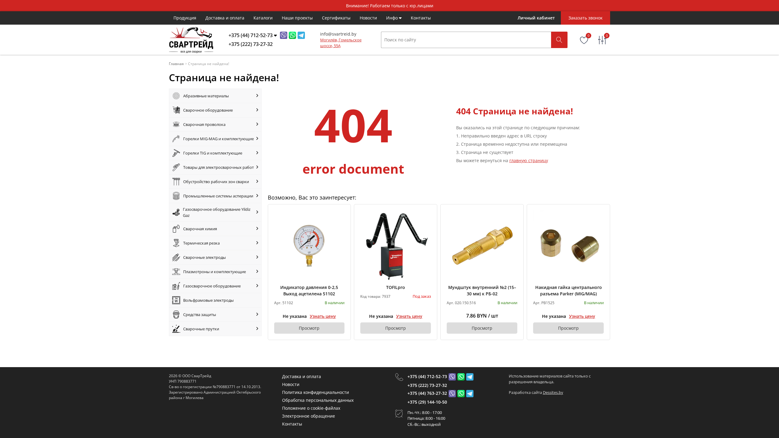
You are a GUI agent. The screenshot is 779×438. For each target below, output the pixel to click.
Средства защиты (199, 314)
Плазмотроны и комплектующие (214, 271)
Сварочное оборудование (208, 110)
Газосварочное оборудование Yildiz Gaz (216, 212)
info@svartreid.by (338, 34)
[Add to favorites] (340, 214)
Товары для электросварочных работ (218, 167)
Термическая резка (201, 243)
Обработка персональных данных (318, 400)
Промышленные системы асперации (218, 196)
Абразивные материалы (206, 96)
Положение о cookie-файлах (311, 408)
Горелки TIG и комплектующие (212, 153)
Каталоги (263, 18)
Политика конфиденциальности (315, 392)
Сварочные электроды (204, 257)
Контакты (421, 18)
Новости (368, 18)
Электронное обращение (308, 416)
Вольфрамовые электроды (208, 300)
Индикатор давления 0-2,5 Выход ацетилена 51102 (309, 290)
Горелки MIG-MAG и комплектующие (218, 138)
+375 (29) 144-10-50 (427, 402)
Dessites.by (553, 392)
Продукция (184, 18)
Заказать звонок (585, 18)
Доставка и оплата (224, 18)
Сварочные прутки (201, 329)
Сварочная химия (200, 228)
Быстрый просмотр (309, 245)
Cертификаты (336, 18)
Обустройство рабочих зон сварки (216, 181)
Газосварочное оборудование (212, 286)
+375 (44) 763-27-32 (427, 393)
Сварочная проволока (204, 124)
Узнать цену (323, 316)
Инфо (392, 18)
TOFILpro (395, 287)
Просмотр (309, 328)
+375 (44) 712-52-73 (427, 376)
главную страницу (528, 160)
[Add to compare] (340, 225)
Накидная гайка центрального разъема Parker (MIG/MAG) (568, 290)
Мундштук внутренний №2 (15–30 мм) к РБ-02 (482, 290)
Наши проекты (297, 18)
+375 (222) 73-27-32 (427, 385)
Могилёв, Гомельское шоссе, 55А (341, 43)
